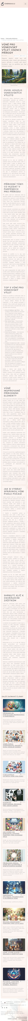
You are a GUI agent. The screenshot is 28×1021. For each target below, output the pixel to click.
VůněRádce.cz (9, 4)
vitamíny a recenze (12, 1018)
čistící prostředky (22, 1018)
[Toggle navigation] (25, 4)
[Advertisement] (14, 22)
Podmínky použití (5, 1005)
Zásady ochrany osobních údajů (16, 1005)
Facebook (23, 55)
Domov (2, 38)
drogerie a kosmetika (21, 1017)
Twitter (17, 55)
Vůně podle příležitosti (11, 38)
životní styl (24, 1020)
